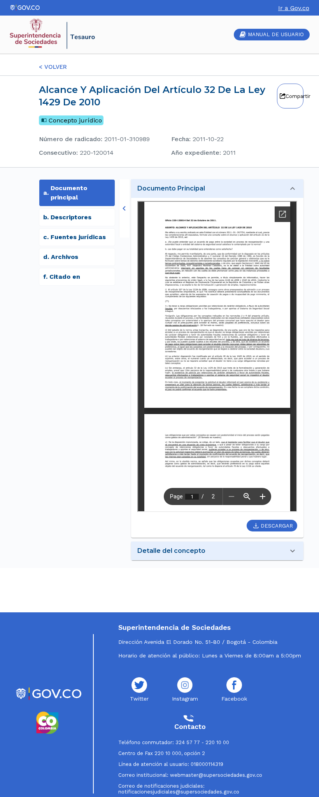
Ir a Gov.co (293, 8)
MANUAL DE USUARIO (276, 34)
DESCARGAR (277, 526)
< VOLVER (53, 66)
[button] (217, 188)
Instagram (185, 699)
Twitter (139, 699)
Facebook (234, 699)
